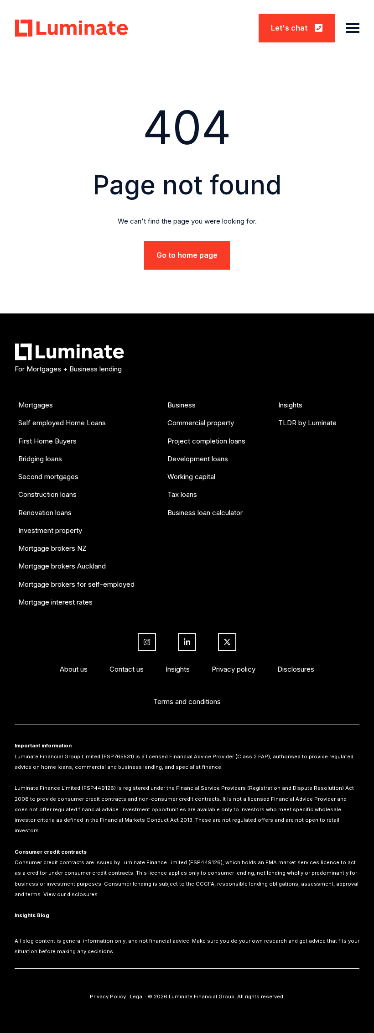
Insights (290, 405)
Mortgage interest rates (55, 602)
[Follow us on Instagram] (147, 642)
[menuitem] (76, 511)
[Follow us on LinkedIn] (187, 642)
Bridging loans (40, 458)
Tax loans (182, 494)
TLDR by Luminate (307, 422)
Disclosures (295, 669)
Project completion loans (206, 441)
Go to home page (187, 255)
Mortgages (35, 405)
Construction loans (47, 494)
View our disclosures (70, 894)
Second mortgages (48, 476)
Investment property (50, 530)
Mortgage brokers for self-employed (76, 584)
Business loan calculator (205, 512)
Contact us (126, 669)
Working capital (191, 476)
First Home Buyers (47, 441)
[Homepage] (72, 28)
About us (74, 669)
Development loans (197, 458)
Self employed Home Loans (62, 422)
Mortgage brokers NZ (52, 548)
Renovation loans (45, 512)
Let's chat (289, 27)
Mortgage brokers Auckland (62, 566)
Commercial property (200, 422)
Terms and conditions (187, 701)
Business (181, 405)
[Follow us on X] (227, 642)
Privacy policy (233, 669)
